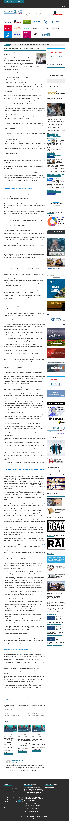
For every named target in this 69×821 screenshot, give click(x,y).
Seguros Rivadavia (51, 157)
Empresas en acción (51, 134)
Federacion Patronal (59, 174)
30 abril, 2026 (59, 159)
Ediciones (6, 39)
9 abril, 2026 (59, 178)
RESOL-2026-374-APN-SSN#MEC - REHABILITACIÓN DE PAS (27, 4)
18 (7, 799)
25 (7, 801)
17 (5, 799)
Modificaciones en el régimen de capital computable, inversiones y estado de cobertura (13, 715)
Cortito (11, 709)
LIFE (56, 134)
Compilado (19, 39)
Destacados (6, 753)
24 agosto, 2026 (22, 733)
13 (13, 797)
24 (5, 801)
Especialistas (33, 39)
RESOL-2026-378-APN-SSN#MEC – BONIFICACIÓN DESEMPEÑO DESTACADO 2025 (34, 794)
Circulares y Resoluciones (57, 624)
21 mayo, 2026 (51, 116)
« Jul (4, 807)
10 (5, 797)
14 (16, 797)
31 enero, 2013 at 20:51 (18, 762)
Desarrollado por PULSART (34, 818)
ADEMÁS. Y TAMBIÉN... (52, 614)
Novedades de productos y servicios (54, 136)
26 (10, 801)
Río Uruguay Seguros (51, 193)
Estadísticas (45, 39)
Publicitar (39, 39)
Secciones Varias (13, 39)
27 (13, 801)
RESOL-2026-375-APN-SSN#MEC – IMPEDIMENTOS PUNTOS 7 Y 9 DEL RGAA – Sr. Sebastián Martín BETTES (34, 798)
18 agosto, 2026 (36, 733)
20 (13, 799)
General (6, 709)
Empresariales (26, 39)
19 (10, 799)
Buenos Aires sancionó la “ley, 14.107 (36, 544)
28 (16, 801)
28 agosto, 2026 (51, 591)
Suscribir (51, 39)
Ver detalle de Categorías (56, 86)
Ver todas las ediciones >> (53, 437)
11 (7, 797)
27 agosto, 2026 (60, 616)
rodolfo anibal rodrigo (17, 760)
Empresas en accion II (51, 190)
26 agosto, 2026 (8, 733)
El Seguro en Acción (16, 52)
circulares (49, 624)
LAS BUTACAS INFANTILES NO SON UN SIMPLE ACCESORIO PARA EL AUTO (36, 714)
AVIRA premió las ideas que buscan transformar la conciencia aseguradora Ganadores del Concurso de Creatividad (33, 789)
